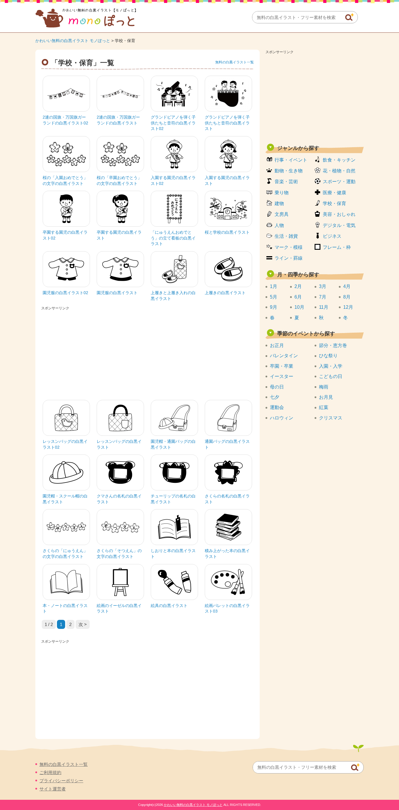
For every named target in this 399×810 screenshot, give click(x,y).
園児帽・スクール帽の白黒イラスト (65, 499)
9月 (273, 307)
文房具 (282, 214)
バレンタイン (284, 355)
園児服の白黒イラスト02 (65, 292)
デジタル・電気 (339, 225)
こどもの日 (330, 376)
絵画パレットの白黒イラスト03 (227, 608)
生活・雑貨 (286, 236)
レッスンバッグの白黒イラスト (119, 444)
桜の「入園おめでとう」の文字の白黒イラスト (65, 180)
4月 (347, 286)
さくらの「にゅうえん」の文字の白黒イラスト (65, 553)
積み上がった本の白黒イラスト (227, 553)
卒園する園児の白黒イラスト (119, 235)
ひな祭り (328, 355)
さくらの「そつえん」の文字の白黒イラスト (119, 553)
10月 (299, 307)
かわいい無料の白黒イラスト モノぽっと (72, 40)
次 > (83, 624)
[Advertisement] (315, 97)
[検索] (349, 17)
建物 (279, 203)
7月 (322, 296)
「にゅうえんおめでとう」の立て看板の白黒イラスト (173, 238)
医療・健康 (334, 192)
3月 (322, 286)
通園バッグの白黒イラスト (227, 444)
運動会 (277, 407)
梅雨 (323, 386)
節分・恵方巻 (333, 345)
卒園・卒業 (281, 366)
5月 (273, 296)
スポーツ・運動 (339, 181)
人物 (279, 225)
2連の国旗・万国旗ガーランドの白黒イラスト (118, 120)
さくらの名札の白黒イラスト (227, 499)
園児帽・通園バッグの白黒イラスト (173, 444)
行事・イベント (291, 159)
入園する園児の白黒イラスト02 (173, 180)
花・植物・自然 (339, 170)
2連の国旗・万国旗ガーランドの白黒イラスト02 (65, 120)
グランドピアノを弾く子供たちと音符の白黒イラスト (227, 123)
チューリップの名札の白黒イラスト (173, 499)
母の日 (277, 386)
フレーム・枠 (337, 247)
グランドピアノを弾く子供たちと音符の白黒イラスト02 (173, 123)
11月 (323, 307)
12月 (348, 307)
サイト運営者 (52, 788)
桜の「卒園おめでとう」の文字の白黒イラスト (119, 180)
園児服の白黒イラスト (117, 292)
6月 (298, 296)
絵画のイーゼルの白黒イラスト (119, 608)
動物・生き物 (289, 170)
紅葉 (323, 407)
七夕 (274, 397)
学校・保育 (334, 203)
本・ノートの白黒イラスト (65, 608)
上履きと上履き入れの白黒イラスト (173, 295)
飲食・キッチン (339, 159)
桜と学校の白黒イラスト (227, 232)
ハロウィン (281, 417)
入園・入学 (330, 366)
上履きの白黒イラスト (225, 292)
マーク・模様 (289, 247)
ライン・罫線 (289, 258)
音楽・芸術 (286, 181)
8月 (347, 296)
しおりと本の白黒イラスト (173, 553)
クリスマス (330, 417)
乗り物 (282, 192)
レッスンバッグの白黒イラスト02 (65, 444)
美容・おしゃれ (339, 214)
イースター (281, 376)
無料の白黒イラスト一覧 (234, 62)
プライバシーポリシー (61, 780)
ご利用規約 (50, 772)
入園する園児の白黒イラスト (227, 180)
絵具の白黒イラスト (169, 605)
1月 (273, 286)
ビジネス (332, 236)
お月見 (326, 397)
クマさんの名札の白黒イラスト (119, 499)
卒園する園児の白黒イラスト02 (65, 235)
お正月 (277, 345)
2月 (298, 286)
